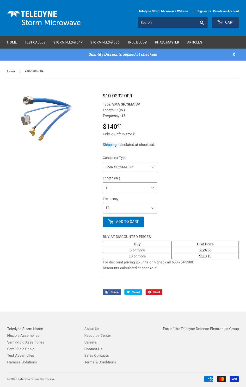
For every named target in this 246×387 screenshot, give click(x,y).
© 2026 (12, 379)
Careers (90, 342)
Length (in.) (111, 178)
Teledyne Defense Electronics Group (210, 329)
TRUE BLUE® (137, 42)
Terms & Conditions (100, 362)
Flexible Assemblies (23, 335)
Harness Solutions (22, 362)
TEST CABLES (35, 42)
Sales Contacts (96, 355)
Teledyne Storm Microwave (36, 379)
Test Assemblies (20, 355)
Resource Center (97, 335)
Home (12, 42)
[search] (173, 22)
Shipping (110, 145)
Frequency (110, 199)
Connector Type (114, 158)
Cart (229, 22)
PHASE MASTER (167, 42)
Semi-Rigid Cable (20, 349)
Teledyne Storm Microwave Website (163, 11)
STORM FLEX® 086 (104, 42)
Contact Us (93, 349)
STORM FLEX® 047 (67, 42)
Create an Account (226, 11)
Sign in (202, 11)
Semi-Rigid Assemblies (25, 342)
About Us (91, 329)
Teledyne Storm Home (25, 329)
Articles (194, 42)
